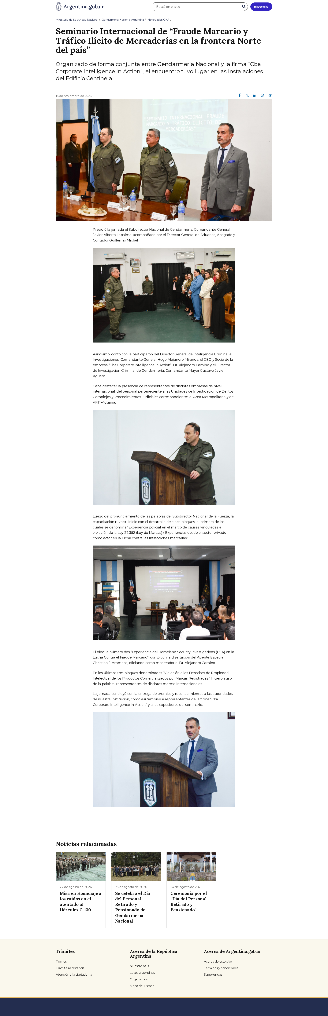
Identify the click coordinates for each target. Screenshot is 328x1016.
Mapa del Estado (142, 986)
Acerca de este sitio (218, 961)
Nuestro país (139, 966)
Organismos (138, 979)
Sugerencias (213, 974)
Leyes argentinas (142, 972)
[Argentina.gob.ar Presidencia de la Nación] (80, 7)
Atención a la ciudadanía (74, 974)
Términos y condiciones (221, 968)
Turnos (61, 961)
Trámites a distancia (70, 968)
